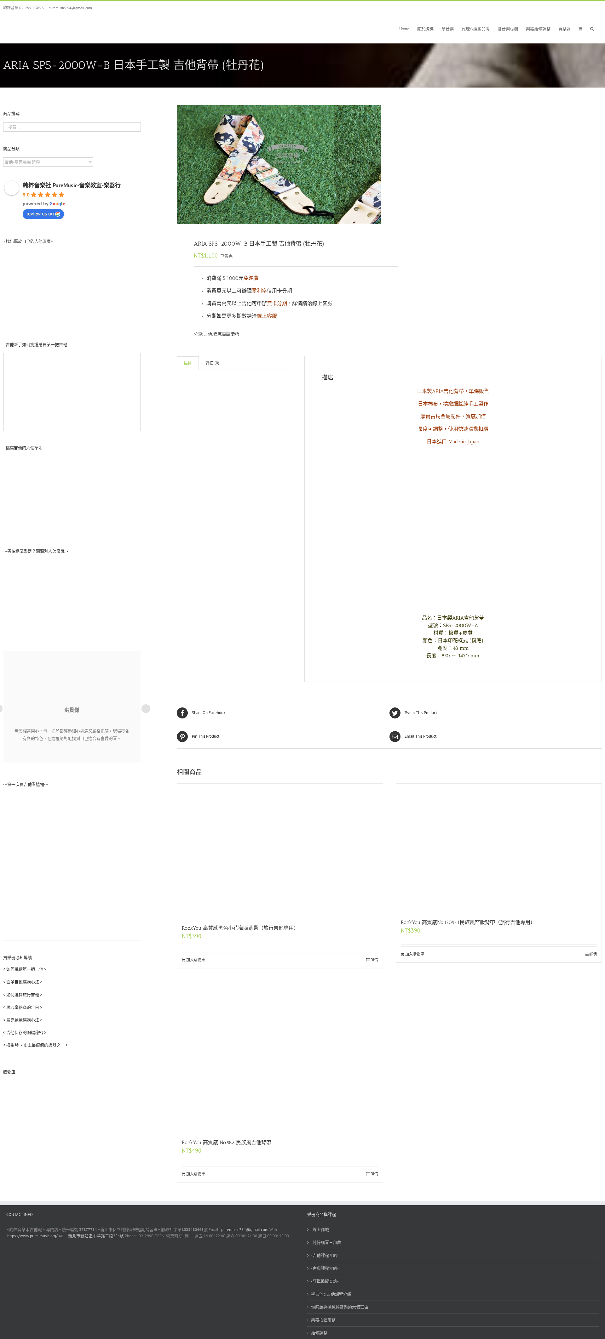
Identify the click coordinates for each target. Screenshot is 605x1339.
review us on (40, 213)
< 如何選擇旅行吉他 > (22, 994)
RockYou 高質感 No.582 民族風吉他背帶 (226, 1142)
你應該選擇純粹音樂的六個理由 (339, 1307)
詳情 (374, 959)
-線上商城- (321, 1229)
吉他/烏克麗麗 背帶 (221, 334)
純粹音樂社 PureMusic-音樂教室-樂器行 (72, 185)
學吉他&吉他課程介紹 (331, 1294)
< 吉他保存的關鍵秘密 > (24, 1032)
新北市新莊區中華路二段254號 (95, 1236)
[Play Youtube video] (72, 392)
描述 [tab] (188, 363)
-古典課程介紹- (325, 1268)
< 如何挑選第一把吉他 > (24, 969)
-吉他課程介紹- (325, 1255)
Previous (181, 164)
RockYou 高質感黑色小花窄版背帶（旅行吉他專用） (240, 928)
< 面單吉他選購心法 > (22, 981)
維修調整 (319, 1333)
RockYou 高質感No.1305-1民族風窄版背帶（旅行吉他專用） (468, 922)
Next (376, 164)
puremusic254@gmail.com (70, 7)
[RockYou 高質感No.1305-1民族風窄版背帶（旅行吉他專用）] (499, 848)
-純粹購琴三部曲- (327, 1242)
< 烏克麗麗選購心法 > (22, 1020)
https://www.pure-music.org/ (32, 1236)
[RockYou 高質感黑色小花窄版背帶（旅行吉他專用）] (280, 851)
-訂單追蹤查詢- (325, 1281)
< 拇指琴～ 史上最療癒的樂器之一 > (35, 1045)
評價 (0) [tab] (212, 363)
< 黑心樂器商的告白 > (22, 1007)
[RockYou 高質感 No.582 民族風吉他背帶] (280, 1056)
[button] (592, 28)
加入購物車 (195, 959)
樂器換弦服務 (323, 1320)
